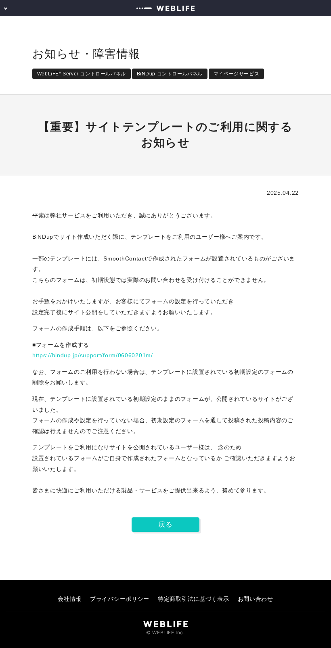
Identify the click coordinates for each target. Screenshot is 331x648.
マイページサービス (236, 74)
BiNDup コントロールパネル (170, 74)
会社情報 (70, 598)
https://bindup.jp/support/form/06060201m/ (92, 355)
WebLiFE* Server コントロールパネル (81, 74)
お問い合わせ (255, 598)
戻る (165, 524)
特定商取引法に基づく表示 (193, 598)
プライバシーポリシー (119, 598)
